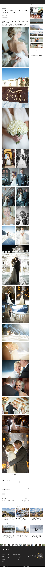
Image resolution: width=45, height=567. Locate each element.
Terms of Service (19, 559)
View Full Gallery (15, 474)
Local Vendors (37, 2)
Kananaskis (9, 557)
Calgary (8, 554)
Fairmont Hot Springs (4, 554)
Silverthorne (15, 556)
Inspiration (16, 2)
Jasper (8, 556)
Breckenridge (15, 554)
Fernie (3, 555)
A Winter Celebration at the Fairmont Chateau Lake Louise (14, 11)
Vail (13, 557)
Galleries (21, 2)
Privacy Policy (19, 557)
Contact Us (19, 554)
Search (19, 555)
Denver (14, 555)
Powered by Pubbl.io (26, 566)
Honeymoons (31, 2)
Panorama (3, 560)
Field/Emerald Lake (4, 557)
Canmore (8, 555)
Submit (3, 493)
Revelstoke (4, 562)
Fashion (26, 2)
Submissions (20, 556)
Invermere (3, 559)
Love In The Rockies (5, 15)
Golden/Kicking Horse (4, 558)
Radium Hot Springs (4, 561)
